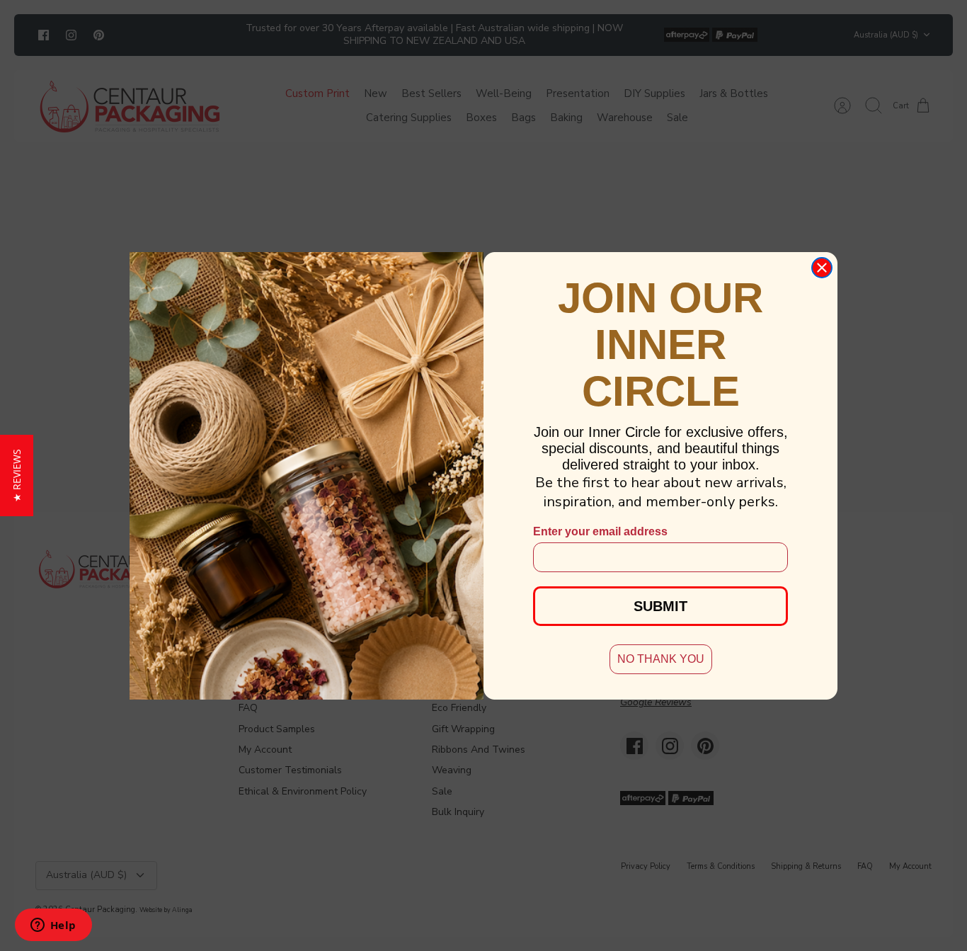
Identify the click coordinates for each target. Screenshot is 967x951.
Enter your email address (600, 531)
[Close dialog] (822, 268)
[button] (16, 475)
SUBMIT (660, 606)
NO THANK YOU (660, 659)
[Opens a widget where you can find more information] (53, 926)
